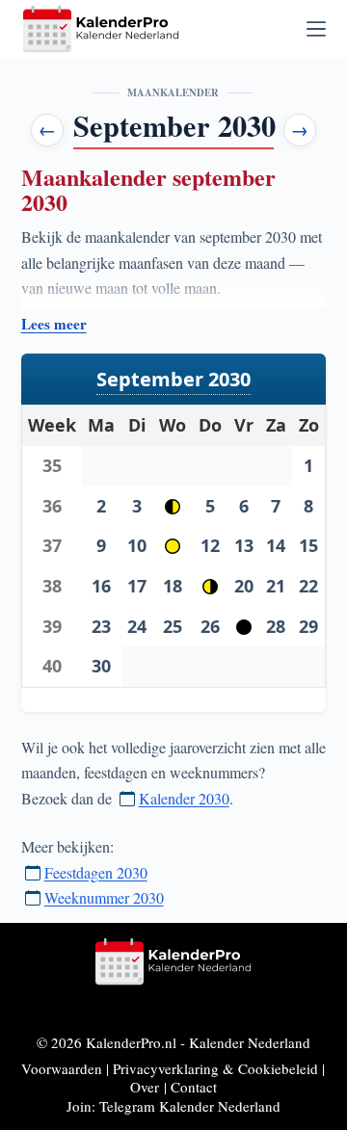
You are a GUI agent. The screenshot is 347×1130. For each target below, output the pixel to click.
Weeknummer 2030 (104, 897)
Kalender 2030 (184, 798)
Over (144, 1086)
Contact (194, 1086)
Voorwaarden (61, 1068)
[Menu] (316, 29)
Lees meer (54, 324)
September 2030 (173, 379)
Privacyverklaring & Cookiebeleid (215, 1068)
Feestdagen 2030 (95, 872)
